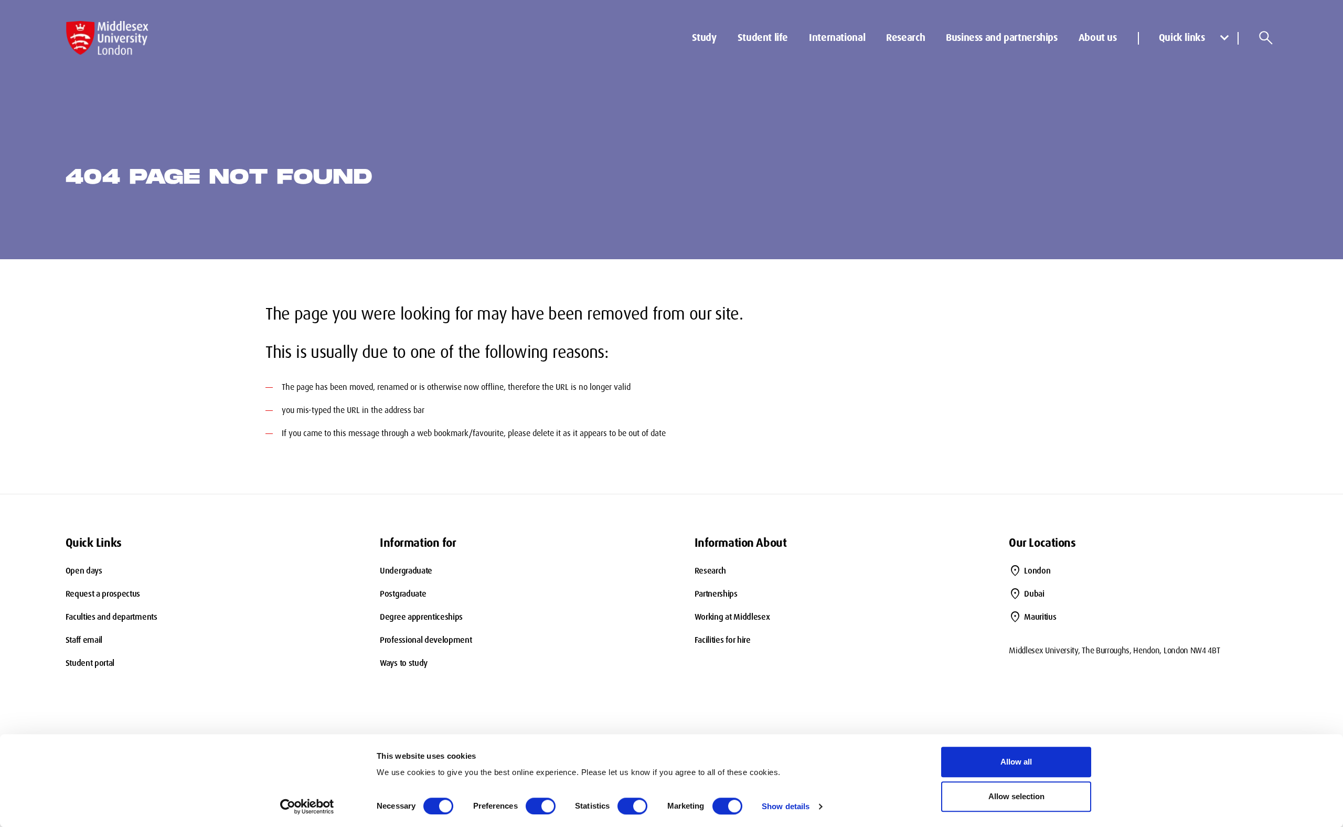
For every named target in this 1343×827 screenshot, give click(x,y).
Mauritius (1040, 616)
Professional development (426, 639)
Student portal (90, 663)
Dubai (1034, 593)
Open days (84, 570)
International (837, 37)
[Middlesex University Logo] (108, 38)
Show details (785, 806)
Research (905, 37)
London (1037, 570)
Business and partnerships (1002, 37)
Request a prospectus (103, 593)
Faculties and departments (111, 616)
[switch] (541, 806)
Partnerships (716, 593)
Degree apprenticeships (421, 616)
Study (704, 37)
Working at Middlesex (732, 616)
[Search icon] (1265, 37)
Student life (763, 37)
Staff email (84, 639)
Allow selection (1016, 796)
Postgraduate (403, 593)
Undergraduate (406, 570)
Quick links (1182, 37)
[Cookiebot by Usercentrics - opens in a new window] (307, 806)
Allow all (1016, 761)
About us (1098, 37)
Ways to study (404, 663)
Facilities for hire (723, 639)
